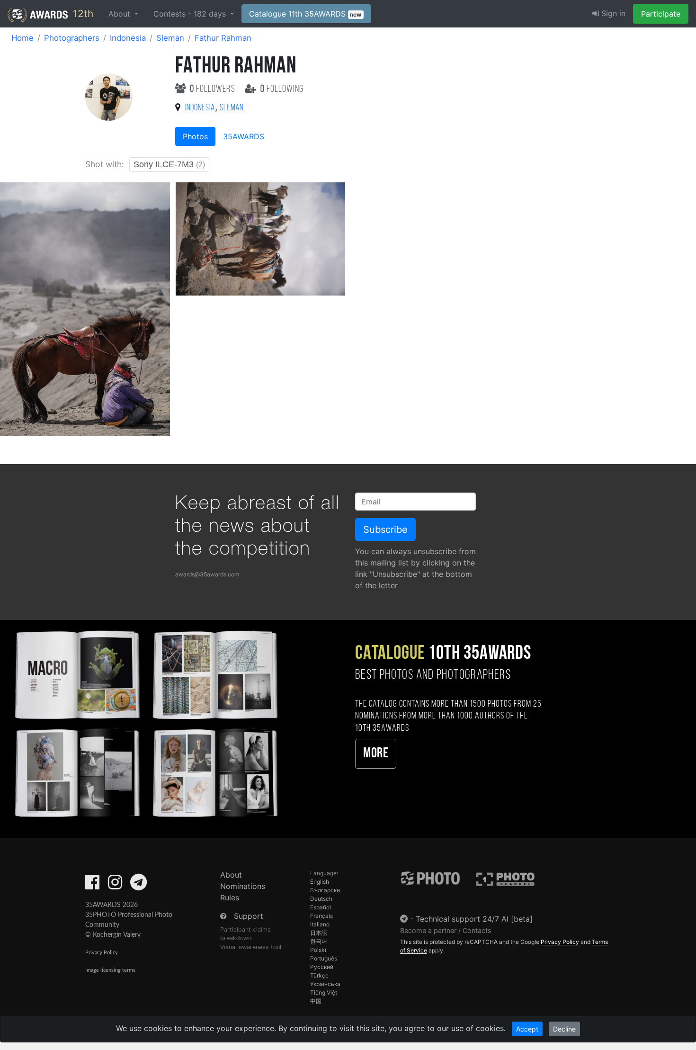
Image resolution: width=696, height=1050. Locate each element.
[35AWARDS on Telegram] (138, 885)
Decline (564, 1029)
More (375, 753)
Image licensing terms (110, 970)
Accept (527, 1029)
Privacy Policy (101, 952)
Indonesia (128, 38)
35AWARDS (243, 136)
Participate (660, 13)
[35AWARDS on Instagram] (115, 885)
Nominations (242, 886)
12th (81, 13)
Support (248, 916)
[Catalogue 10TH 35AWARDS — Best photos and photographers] (145, 722)
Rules (229, 897)
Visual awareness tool (250, 947)
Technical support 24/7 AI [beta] (474, 919)
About (231, 874)
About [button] (120, 13)
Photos (195, 136)
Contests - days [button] (190, 13)
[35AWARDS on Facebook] (92, 885)
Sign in (612, 13)
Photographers (71, 38)
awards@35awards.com (207, 574)
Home (22, 38)
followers (213, 89)
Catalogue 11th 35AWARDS (305, 13)
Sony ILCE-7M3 (169, 164)
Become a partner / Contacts (445, 930)
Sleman (170, 38)
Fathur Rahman (223, 38)
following (281, 89)
